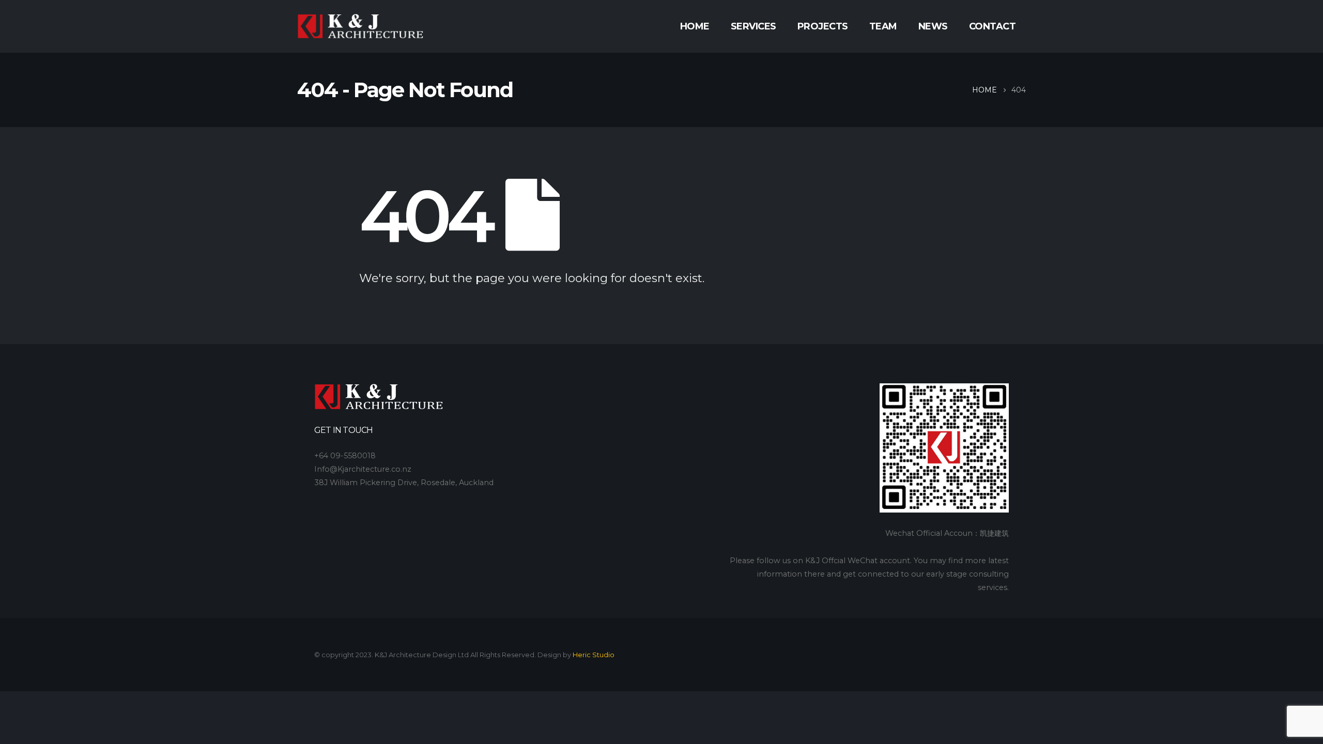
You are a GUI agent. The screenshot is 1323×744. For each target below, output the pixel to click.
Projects (822, 26)
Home (695, 26)
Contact (992, 26)
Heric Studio (593, 654)
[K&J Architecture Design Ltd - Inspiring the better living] (360, 26)
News (933, 26)
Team (883, 26)
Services (753, 26)
